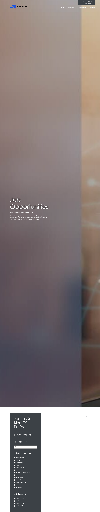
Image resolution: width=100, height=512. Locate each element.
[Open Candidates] (86, 7)
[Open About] (64, 7)
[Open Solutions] (75, 7)
